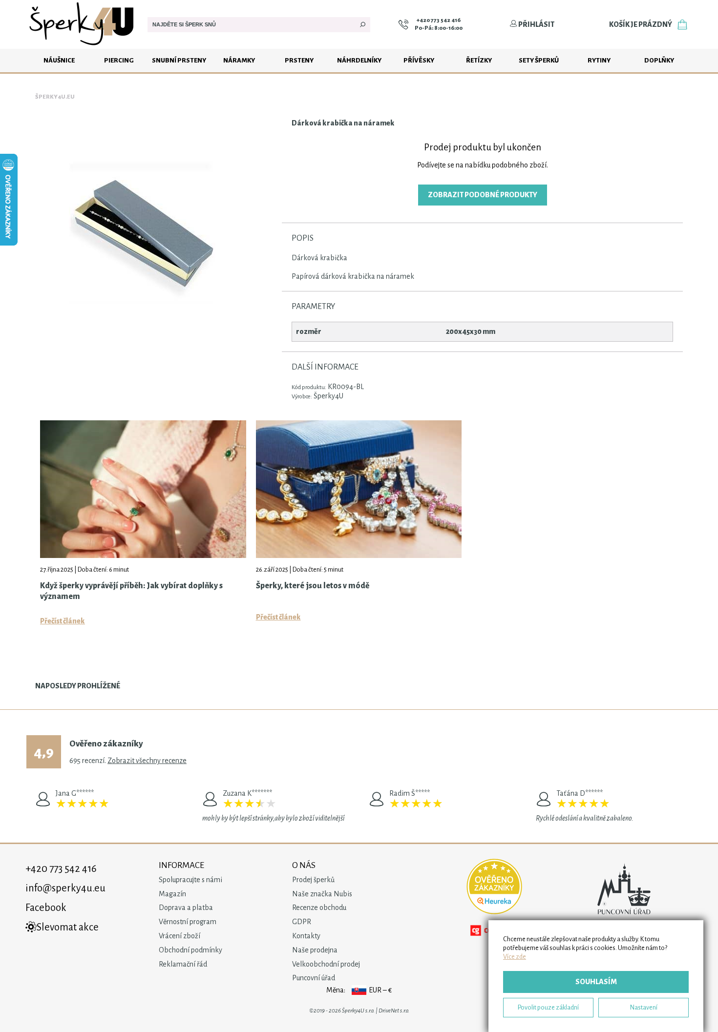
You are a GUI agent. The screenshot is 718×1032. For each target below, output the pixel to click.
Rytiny (599, 60)
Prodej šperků (313, 880)
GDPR (301, 922)
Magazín (172, 894)
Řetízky (479, 60)
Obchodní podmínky (190, 950)
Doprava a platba (186, 907)
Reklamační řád (183, 964)
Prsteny (299, 60)
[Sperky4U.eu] (83, 46)
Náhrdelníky (359, 60)
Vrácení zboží (179, 936)
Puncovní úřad (313, 978)
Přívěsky (418, 60)
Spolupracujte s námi (190, 880)
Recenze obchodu (319, 907)
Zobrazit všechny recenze (147, 760)
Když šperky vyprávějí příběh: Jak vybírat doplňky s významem (131, 591)
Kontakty (306, 936)
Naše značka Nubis (322, 894)
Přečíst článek (62, 621)
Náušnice (59, 60)
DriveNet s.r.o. (394, 1011)
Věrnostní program (187, 922)
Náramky (239, 60)
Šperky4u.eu (55, 97)
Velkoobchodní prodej (326, 964)
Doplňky (659, 60)
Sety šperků (539, 60)
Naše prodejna (315, 950)
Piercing (119, 60)
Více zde (514, 956)
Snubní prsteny (179, 60)
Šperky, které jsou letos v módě (312, 585)
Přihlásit (535, 24)
